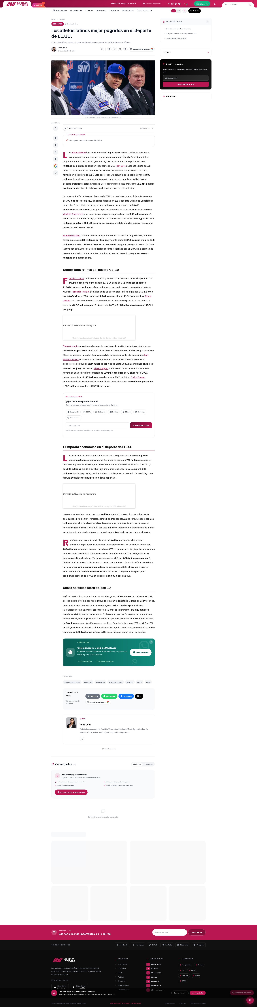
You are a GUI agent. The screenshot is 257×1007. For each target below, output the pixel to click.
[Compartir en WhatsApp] (109, 49)
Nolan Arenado (70, 345)
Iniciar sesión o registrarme (72, 792)
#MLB (139, 682)
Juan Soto (121, 165)
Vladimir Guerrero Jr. (73, 213)
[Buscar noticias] (250, 1000)
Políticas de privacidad (198, 1003)
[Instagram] (172, 4)
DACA (184, 981)
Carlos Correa (138, 377)
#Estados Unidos (115, 682)
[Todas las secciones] (204, 11)
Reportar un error (110, 749)
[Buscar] (250, 5)
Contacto (182, 1003)
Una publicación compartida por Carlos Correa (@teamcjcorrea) (99, 338)
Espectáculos (145, 10)
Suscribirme (197, 932)
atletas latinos (78, 152)
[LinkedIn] (82, 739)
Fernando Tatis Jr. (80, 291)
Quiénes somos (170, 1003)
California (77, 10)
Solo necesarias (180, 993)
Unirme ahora (142, 652)
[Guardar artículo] (102, 49)
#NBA (148, 682)
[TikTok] (176, 4)
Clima (193, 970)
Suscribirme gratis (141, 425)
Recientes (137, 764)
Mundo (116, 10)
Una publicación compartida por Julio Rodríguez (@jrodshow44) (99, 506)
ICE (183, 970)
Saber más (111, 994)
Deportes (129, 10)
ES (174, 11)
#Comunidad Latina (72, 682)
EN (178, 11)
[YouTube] (179, 4)
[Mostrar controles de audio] (152, 128)
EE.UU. (90, 10)
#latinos (130, 682)
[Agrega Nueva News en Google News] (185, 4)
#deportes (100, 682)
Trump (200, 965)
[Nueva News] (17, 4)
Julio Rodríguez (101, 368)
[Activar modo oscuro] (215, 4)
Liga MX (185, 975)
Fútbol (197, 975)
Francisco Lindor (76, 278)
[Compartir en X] (120, 49)
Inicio (53, 19)
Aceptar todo (197, 993)
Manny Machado (71, 235)
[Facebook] (169, 4)
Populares (149, 764)
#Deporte (88, 682)
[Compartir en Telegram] (125, 49)
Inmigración (61, 10)
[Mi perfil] (184, 11)
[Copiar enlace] (55, 173)
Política (103, 10)
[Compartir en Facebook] (115, 49)
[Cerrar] (151, 642)
